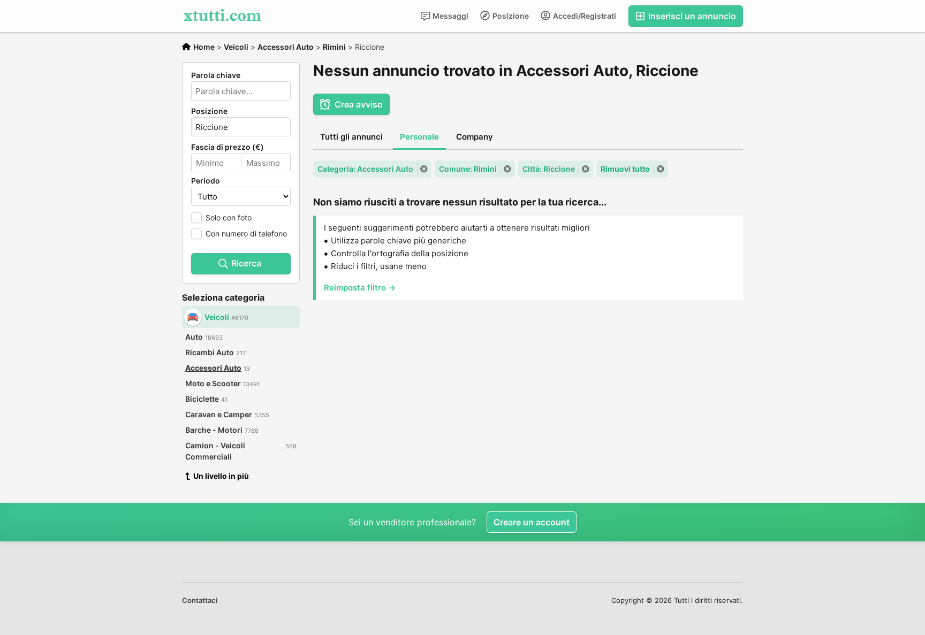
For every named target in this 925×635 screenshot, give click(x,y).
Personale (419, 137)
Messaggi (449, 15)
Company (474, 137)
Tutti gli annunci (351, 137)
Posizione (510, 15)
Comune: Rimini (468, 168)
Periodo (205, 181)
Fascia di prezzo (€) (227, 147)
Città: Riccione (548, 168)
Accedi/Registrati (583, 15)
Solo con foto (229, 217)
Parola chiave (215, 75)
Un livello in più (221, 475)
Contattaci (199, 600)
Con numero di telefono (246, 233)
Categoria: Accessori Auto (365, 168)
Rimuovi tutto (625, 168)
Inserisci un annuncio (691, 16)
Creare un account (532, 522)
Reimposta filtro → (360, 287)
